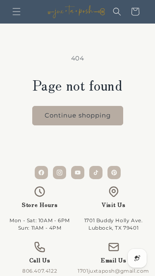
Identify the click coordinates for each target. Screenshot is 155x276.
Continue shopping (78, 115)
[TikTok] (96, 172)
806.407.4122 (39, 271)
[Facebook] (41, 172)
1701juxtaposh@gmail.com (113, 271)
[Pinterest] (114, 172)
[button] (16, 11)
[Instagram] (59, 172)
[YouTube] (77, 172)
